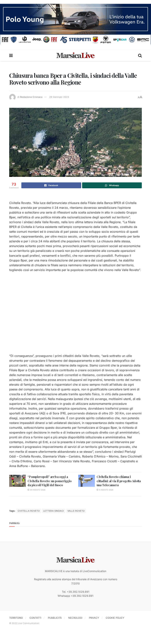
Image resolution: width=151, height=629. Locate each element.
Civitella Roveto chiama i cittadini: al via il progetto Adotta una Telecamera (119, 481)
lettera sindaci (53, 510)
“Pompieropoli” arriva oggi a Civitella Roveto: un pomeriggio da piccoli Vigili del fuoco (50, 481)
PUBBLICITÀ (55, 617)
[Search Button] (140, 55)
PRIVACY (94, 617)
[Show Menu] (11, 55)
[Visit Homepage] (75, 55)
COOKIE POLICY (115, 617)
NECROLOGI (75, 617)
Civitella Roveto (29, 510)
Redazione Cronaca (31, 96)
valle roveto (76, 510)
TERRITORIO (16, 617)
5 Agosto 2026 (105, 490)
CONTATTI (35, 617)
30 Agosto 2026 (37, 490)
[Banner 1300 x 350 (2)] (75, 23)
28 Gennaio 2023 (59, 96)
